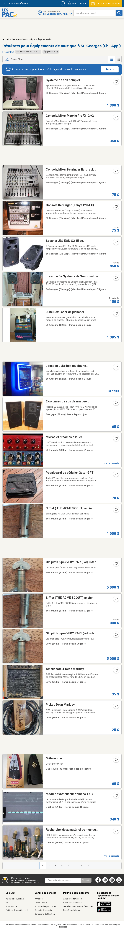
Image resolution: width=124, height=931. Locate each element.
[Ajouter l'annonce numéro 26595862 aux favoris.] (116, 314)
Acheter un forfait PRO (73, 899)
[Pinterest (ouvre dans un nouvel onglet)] (105, 882)
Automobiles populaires (45, 906)
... (75, 865)
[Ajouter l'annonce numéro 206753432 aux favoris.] (116, 832)
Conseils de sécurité (43, 910)
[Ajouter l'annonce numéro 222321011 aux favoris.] (116, 796)
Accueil (5, 39)
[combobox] (94, 13)
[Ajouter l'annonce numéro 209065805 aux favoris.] (116, 404)
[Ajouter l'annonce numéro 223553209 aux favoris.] (116, 636)
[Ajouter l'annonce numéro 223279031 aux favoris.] (116, 600)
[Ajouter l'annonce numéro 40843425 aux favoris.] (116, 368)
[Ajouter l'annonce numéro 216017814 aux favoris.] (116, 172)
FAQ (7, 902)
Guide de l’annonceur (72, 902)
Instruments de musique (23, 39)
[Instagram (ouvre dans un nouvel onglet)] (112, 882)
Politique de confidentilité (17, 910)
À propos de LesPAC (15, 899)
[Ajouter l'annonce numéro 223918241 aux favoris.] (116, 475)
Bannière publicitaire (72, 910)
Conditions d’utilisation (45, 914)
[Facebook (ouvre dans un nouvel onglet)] (98, 882)
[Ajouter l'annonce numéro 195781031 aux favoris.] (116, 207)
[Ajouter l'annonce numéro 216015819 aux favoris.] (116, 118)
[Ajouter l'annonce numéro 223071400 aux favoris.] (116, 707)
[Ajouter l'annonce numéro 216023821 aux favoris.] (116, 82)
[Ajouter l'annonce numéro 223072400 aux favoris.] (116, 671)
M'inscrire (86, 880)
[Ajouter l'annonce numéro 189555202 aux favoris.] (116, 279)
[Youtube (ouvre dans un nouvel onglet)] (120, 882)
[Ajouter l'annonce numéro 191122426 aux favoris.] (116, 243)
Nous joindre (11, 906)
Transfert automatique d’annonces (78, 906)
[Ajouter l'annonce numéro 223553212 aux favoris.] (116, 564)
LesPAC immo (41, 902)
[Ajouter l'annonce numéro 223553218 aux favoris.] (116, 511)
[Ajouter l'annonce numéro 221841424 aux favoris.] (116, 439)
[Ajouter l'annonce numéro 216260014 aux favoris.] (116, 761)
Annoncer (39, 899)
